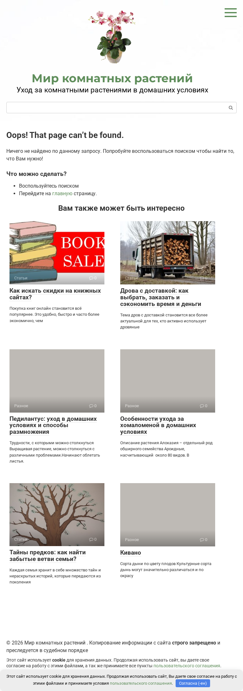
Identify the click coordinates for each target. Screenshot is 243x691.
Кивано (130, 552)
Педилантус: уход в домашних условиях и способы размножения (53, 425)
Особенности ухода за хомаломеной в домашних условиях (158, 425)
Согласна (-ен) (193, 683)
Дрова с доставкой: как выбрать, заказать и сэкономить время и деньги (160, 297)
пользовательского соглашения (186, 666)
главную (62, 193)
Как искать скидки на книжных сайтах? (55, 294)
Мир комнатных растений (112, 78)
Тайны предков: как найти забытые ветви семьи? (47, 556)
